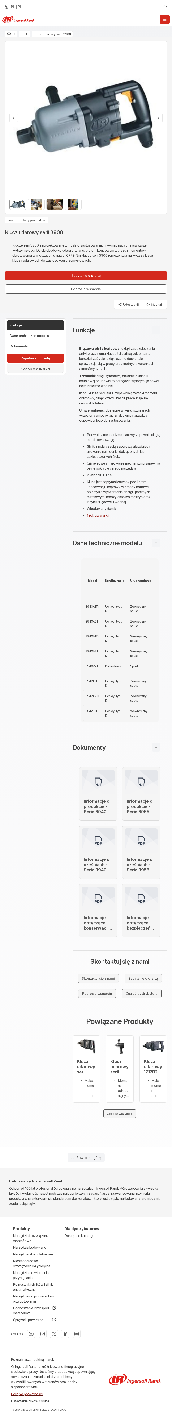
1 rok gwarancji (98, 515)
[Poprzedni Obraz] (13, 118)
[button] (120, 330)
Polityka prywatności (27, 1394)
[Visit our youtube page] (31, 1334)
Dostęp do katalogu (79, 1236)
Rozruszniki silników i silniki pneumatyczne (33, 1287)
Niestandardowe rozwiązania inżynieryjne (31, 1263)
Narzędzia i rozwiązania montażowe (31, 1238)
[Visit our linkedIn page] (77, 1334)
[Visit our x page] (54, 1334)
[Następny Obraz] (158, 118)
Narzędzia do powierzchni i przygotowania (33, 1298)
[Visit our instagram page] (43, 1334)
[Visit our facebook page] (65, 1334)
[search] (165, 7)
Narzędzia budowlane (29, 1247)
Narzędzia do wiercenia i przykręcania (31, 1275)
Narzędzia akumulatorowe (33, 1254)
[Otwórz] (165, 19)
